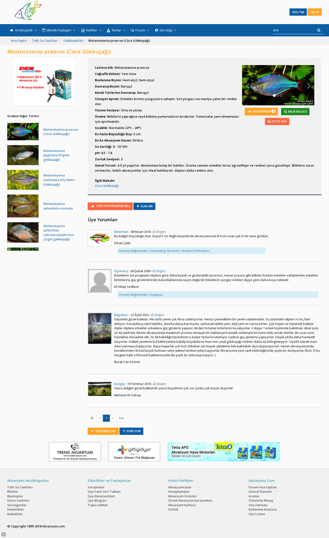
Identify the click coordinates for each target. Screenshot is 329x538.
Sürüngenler (17, 505)
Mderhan (121, 231)
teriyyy (119, 384)
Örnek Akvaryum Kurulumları (190, 500)
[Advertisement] (161, 12)
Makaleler (15, 514)
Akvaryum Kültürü (182, 505)
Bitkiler (12, 491)
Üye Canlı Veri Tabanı (104, 491)
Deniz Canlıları (18, 500)
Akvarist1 (173, 251)
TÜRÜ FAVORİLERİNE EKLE (112, 206)
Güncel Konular (260, 491)
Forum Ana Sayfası (263, 487)
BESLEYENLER (263, 111)
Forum (140, 30)
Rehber (91, 30)
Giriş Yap (298, 12)
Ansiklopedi (23, 30)
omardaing (157, 251)
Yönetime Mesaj (261, 500)
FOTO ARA (279, 121)
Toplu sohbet (98, 505)
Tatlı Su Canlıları (45, 40)
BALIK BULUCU (297, 111)
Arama (254, 496)
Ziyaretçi (121, 271)
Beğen (161, 231)
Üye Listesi (257, 514)
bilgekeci (121, 315)
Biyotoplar (15, 496)
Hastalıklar (15, 509)
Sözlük (173, 509)
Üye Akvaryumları (101, 496)
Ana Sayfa (18, 40)
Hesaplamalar (179, 491)
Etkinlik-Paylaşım (59, 30)
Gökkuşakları (73, 40)
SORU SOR (133, 431)
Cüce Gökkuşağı (107, 185)
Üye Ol (314, 12)
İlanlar (116, 30)
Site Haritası (258, 505)
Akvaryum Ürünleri (182, 496)
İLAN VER (146, 206)
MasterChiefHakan (195, 251)
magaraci (156, 294)
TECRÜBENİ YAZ (105, 431)
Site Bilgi (165, 30)
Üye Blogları (97, 500)
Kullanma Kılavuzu (263, 509)
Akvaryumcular (179, 487)
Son (121, 418)
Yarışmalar (96, 487)
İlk (92, 418)
